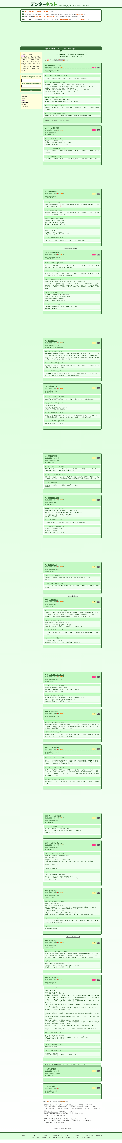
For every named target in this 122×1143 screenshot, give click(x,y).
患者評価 (44, 1137)
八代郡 (29, 68)
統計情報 (68, 1137)
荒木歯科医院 (52, 456)
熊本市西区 (24, 58)
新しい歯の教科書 (73, 596)
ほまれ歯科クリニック (56, 675)
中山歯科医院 (52, 386)
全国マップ (24, 54)
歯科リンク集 (89, 1135)
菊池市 (32, 61)
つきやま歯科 (53, 712)
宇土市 (37, 61)
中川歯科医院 (52, 191)
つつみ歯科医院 (54, 747)
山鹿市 (28, 61)
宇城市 (29, 63)
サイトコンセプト (53, 1115)
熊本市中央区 (29, 56)
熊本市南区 (31, 58)
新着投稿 (98, 1135)
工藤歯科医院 (53, 600)
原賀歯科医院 (52, 341)
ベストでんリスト (64, 1135)
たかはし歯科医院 (55, 816)
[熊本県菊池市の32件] (59, 60)
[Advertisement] (61, 34)
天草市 (38, 63)
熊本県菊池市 (48, 67)
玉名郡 (29, 66)
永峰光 (88, 1137)
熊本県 (30, 54)
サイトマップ (33, 1135)
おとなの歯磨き (73, 248)
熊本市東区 (37, 56)
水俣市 (37, 59)
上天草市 (23, 63)
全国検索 (55, 1135)
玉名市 (23, 61)
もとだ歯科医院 (53, 252)
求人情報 (23, 104)
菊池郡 (33, 66)
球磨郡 (38, 68)
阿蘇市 (33, 63)
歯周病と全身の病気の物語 (73, 937)
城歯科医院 (53, 941)
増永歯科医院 (51, 1069)
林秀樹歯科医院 (53, 498)
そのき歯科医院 (53, 128)
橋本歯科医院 (52, 565)
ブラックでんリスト (52, 1112)
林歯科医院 (53, 891)
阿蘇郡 (38, 66)
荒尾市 (32, 59)
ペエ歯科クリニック (55, 843)
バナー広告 (76, 1137)
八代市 (23, 59)
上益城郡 (23, 68)
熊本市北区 (38, 58)
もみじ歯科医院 (54, 978)
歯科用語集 (52, 1137)
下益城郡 (23, 66)
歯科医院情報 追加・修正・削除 (55, 1122)
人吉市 (28, 59)
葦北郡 (33, 68)
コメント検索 (24, 107)
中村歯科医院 (51, 1086)
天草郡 (23, 70)
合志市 (23, 65)
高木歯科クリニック (55, 65)
